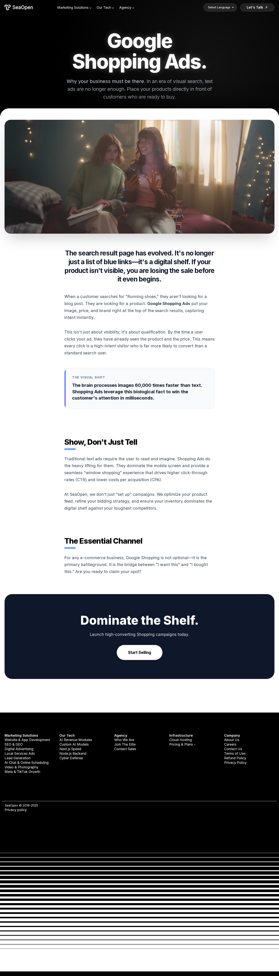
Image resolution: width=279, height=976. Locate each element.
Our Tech (104, 7)
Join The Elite (125, 744)
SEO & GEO (14, 744)
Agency (125, 7)
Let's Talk (255, 7)
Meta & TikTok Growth (22, 772)
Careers (230, 744)
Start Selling (139, 652)
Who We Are (124, 740)
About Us (231, 740)
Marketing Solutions (73, 7)
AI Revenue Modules (75, 740)
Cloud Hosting (180, 740)
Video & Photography (21, 767)
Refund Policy (235, 758)
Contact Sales (125, 749)
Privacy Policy (235, 763)
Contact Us (233, 749)
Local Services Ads (20, 753)
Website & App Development (27, 740)
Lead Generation (18, 758)
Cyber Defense (71, 758)
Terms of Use (234, 753)
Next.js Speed (70, 749)
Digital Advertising (19, 749)
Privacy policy (16, 810)
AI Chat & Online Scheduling (27, 763)
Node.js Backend (72, 753)
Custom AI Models (74, 744)
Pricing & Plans (182, 744)
